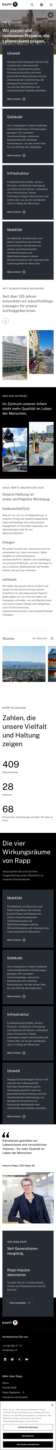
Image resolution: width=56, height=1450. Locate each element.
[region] (28, 1425)
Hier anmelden (18, 1302)
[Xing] (19, 1359)
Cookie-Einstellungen (28, 1427)
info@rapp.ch (9, 1350)
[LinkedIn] (5, 1359)
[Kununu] (12, 1359)
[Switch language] (41, 4)
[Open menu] (51, 4)
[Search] (32, 4)
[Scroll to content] (5, 321)
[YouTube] (26, 1359)
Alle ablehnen (28, 1436)
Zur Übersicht (39, 638)
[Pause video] (51, 15)
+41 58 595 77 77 (12, 1345)
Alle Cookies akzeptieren (28, 1444)
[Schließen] (52, 1405)
